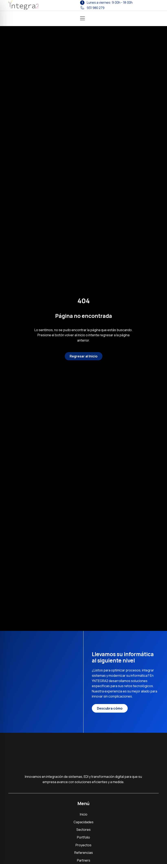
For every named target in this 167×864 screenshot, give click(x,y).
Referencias (83, 852)
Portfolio (83, 837)
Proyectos (83, 845)
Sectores (83, 829)
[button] (82, 18)
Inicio (83, 814)
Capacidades (83, 822)
